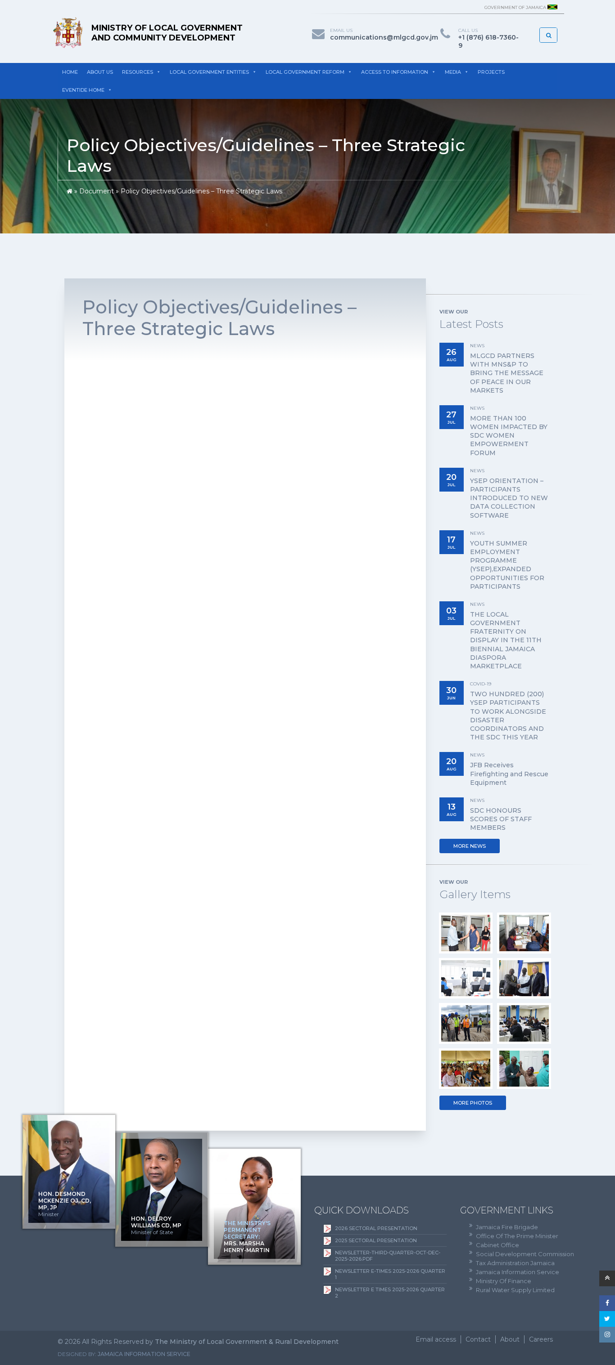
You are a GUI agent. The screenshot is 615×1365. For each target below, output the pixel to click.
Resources (137, 72)
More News (469, 846)
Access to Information (394, 72)
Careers (541, 1339)
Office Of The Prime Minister (517, 1236)
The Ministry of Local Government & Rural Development (247, 1342)
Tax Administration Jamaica (515, 1263)
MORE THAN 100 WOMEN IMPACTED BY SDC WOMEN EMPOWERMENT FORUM (508, 435)
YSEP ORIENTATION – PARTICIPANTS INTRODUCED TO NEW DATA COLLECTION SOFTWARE (509, 498)
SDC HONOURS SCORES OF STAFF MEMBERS (501, 819)
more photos (472, 1103)
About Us (100, 72)
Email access (436, 1339)
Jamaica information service (144, 1354)
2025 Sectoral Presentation (376, 1240)
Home (70, 72)
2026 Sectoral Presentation (376, 1228)
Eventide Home (83, 90)
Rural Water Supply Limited (515, 1289)
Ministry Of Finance (503, 1280)
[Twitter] (607, 1319)
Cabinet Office (497, 1245)
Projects (491, 72)
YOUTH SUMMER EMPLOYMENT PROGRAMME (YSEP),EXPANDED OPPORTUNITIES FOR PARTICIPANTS (507, 565)
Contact (478, 1339)
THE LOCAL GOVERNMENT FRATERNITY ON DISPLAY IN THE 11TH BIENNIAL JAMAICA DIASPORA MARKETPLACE (506, 640)
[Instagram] (607, 1335)
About (510, 1339)
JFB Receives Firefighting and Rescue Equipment (509, 773)
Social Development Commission (525, 1254)
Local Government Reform (305, 72)
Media (453, 72)
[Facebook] (607, 1303)
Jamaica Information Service (517, 1271)
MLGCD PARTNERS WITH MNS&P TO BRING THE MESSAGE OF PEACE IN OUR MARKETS (506, 373)
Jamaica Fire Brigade (507, 1227)
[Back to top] (607, 1278)
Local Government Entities (209, 72)
